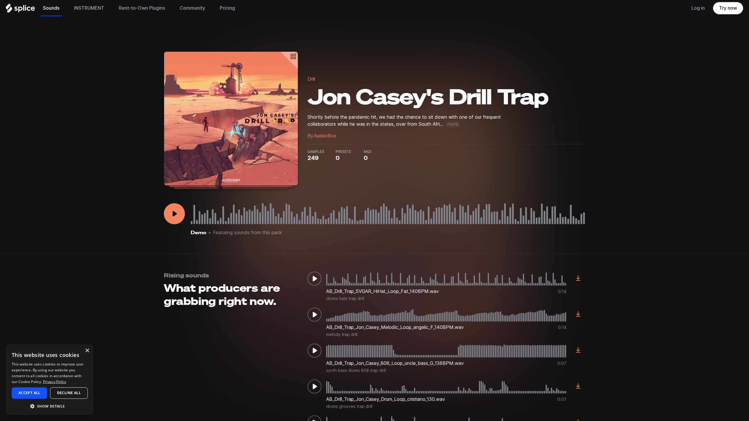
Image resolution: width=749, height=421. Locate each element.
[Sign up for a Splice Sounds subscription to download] (578, 279)
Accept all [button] (29, 392)
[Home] (20, 9)
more (452, 124)
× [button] (87, 350)
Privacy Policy (54, 381)
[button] (50, 406)
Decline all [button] (69, 392)
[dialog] (50, 379)
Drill (311, 79)
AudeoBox (325, 136)
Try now (728, 8)
